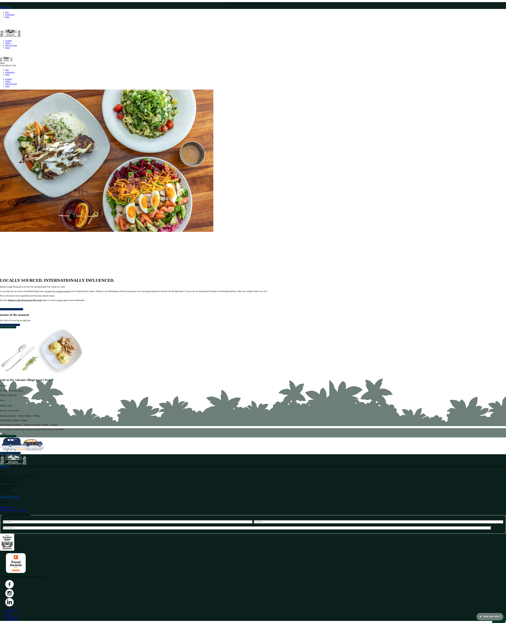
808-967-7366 (6, 405)
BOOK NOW (6, 8)
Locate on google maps (9, 497)
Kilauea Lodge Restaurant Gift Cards (25, 300)
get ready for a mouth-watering (57, 291)
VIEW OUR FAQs (8, 436)
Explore (8, 41)
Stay (7, 12)
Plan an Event (11, 45)
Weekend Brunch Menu (10, 325)
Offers (8, 43)
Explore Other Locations (10, 453)
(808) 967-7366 (6, 507)
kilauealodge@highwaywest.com (14, 510)
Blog (7, 612)
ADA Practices (11, 620)
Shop (7, 48)
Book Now (4, 466)
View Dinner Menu (8, 327)
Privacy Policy (11, 617)
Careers (8, 615)
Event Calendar (11, 610)
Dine (7, 17)
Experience (10, 14)
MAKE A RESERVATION (11, 309)
